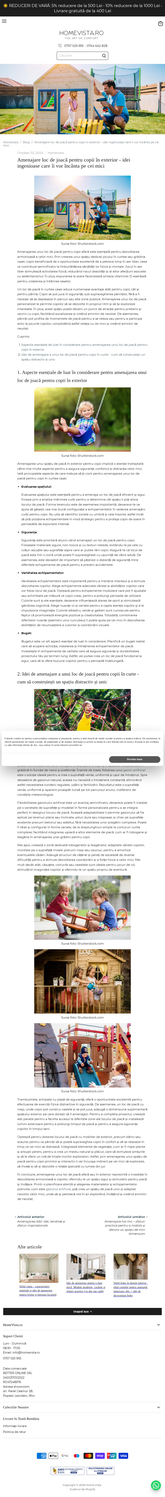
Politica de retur (14, 1432)
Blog (26, 142)
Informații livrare (15, 1426)
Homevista (10, 142)
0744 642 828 (97, 45)
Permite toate (134, 759)
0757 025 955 (74, 46)
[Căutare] (104, 55)
